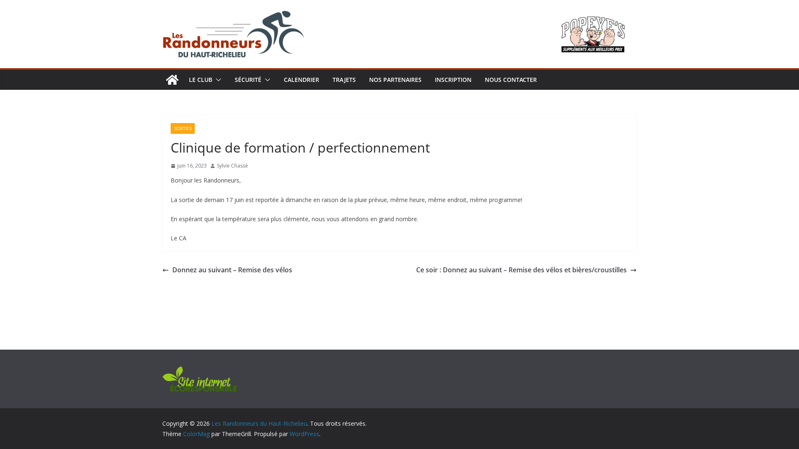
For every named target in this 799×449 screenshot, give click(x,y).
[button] (216, 80)
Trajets (344, 80)
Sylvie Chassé (232, 165)
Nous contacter (511, 80)
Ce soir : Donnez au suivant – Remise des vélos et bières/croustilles (521, 269)
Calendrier (301, 80)
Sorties (182, 128)
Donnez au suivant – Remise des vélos (232, 269)
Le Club (200, 80)
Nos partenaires (395, 80)
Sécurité (248, 80)
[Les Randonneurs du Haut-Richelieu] (172, 80)
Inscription (453, 80)
